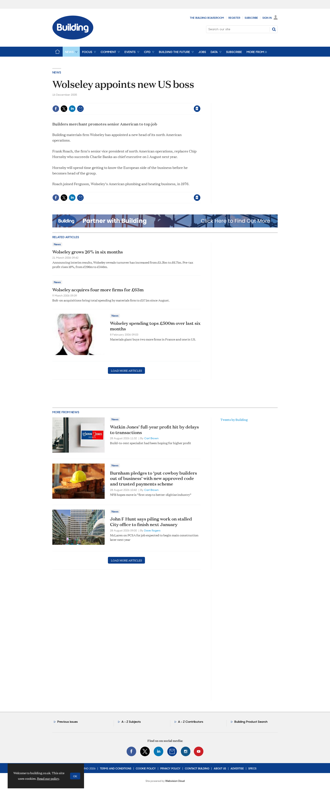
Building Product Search (251, 722)
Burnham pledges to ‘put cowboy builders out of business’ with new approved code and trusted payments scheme (153, 478)
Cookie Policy (146, 768)
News (56, 72)
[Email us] (172, 751)
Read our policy (48, 778)
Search (274, 29)
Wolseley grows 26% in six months (87, 252)
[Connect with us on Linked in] (158, 751)
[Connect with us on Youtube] (199, 751)
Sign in (149, 101)
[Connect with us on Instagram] (186, 751)
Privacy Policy (170, 768)
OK (75, 776)
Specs (252, 768)
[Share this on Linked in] (72, 108)
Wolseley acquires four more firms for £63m (98, 290)
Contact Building (197, 768)
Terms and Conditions (115, 768)
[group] (255, 52)
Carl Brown (151, 438)
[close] (200, 101)
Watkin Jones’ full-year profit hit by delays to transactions (154, 429)
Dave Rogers (152, 530)
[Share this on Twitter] (64, 108)
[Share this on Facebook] (55, 108)
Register (234, 17)
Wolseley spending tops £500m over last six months (155, 326)
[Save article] (197, 108)
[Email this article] (80, 108)
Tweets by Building (234, 419)
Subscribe (251, 17)
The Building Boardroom (207, 17)
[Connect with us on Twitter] (145, 751)
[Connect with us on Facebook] (131, 751)
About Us (220, 768)
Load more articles (126, 370)
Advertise (237, 768)
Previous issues (67, 722)
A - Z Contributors (190, 722)
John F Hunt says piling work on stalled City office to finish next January (151, 521)
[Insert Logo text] (72, 38)
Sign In (267, 17)
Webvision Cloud (175, 781)
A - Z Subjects (131, 722)
